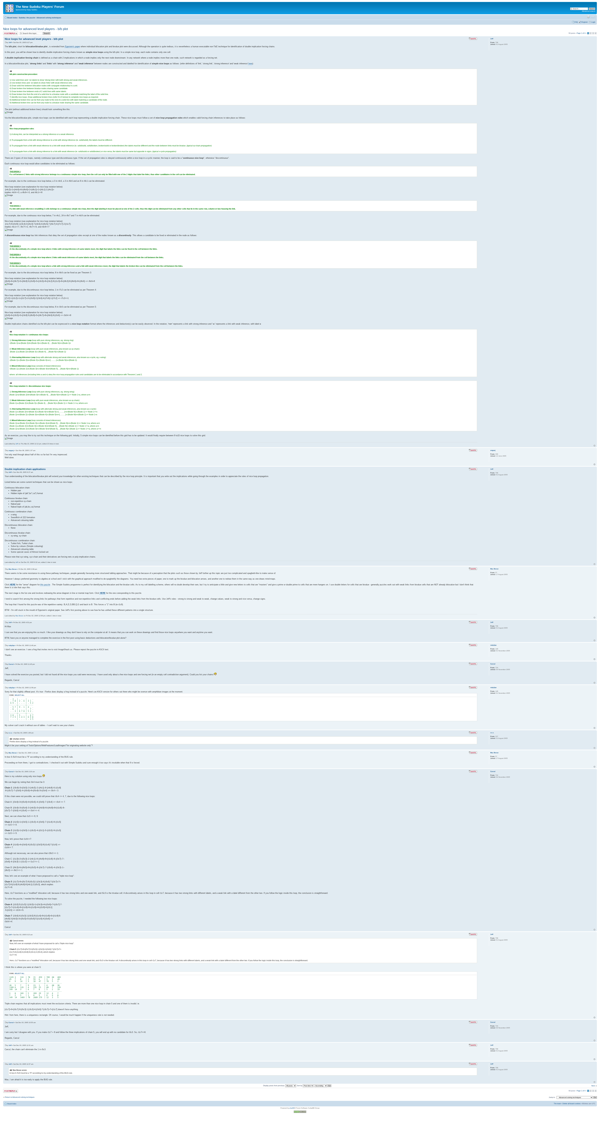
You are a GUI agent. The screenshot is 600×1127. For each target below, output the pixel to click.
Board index (12, 18)
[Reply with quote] (473, 38)
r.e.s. (10, 733)
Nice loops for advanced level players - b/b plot (35, 29)
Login (593, 22)
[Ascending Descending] (323, 1086)
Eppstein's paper (72, 46)
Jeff (10, 42)
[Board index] (10, 8)
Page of (581, 33)
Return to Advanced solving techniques (20, 1097)
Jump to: (552, 1097)
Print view (588, 17)
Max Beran (13, 569)
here (250, 63)
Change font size (593, 17)
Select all (19, 695)
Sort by (300, 1086)
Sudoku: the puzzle (27, 18)
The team (557, 1103)
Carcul (11, 664)
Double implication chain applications (25, 469)
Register (584, 22)
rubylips (12, 645)
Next (593, 1086)
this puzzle (45, 584)
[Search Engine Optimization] (300, 1112)
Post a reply (7, 32)
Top (594, 445)
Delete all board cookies (571, 1103)
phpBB (292, 1108)
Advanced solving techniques (49, 18)
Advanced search (588, 11)
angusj (11, 450)
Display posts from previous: (274, 1086)
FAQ (576, 22)
